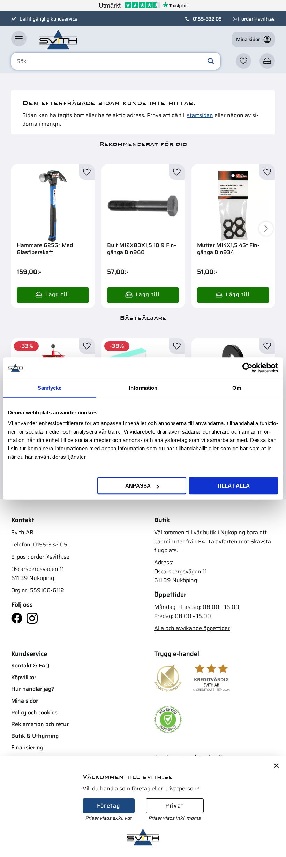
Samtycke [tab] (49, 388)
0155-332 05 (207, 19)
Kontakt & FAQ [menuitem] (30, 665)
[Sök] (210, 61)
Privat (174, 805)
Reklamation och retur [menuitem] (40, 724)
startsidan (200, 115)
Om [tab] (236, 388)
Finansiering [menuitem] (27, 747)
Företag (108, 805)
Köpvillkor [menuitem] (23, 677)
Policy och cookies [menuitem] (34, 712)
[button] (19, 38)
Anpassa (138, 486)
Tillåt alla (233, 486)
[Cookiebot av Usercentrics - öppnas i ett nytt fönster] (247, 367)
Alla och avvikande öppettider (192, 628)
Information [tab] (143, 388)
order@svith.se (258, 19)
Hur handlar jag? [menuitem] (32, 688)
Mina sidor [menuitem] (24, 700)
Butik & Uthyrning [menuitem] (35, 736)
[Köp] (53, 295)
